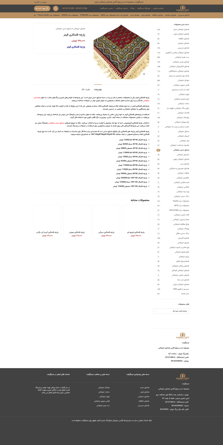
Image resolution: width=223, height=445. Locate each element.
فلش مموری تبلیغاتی (181, 85)
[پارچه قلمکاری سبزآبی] (106, 218)
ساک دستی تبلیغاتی (181, 196)
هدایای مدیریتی (183, 48)
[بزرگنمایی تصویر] (144, 74)
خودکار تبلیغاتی (183, 80)
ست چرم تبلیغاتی (103, 405)
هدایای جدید (144, 387)
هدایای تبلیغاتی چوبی (181, 159)
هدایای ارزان (144, 392)
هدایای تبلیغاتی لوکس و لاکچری (177, 52)
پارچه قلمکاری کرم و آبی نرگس (47, 232)
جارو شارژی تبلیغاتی (181, 99)
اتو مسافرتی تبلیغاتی (181, 182)
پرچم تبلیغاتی (184, 256)
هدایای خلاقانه (183, 38)
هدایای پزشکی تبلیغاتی (180, 266)
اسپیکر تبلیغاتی (183, 136)
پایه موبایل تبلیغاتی (182, 122)
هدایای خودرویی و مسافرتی (179, 168)
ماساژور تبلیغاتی (183, 154)
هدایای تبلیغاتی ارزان (181, 34)
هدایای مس (184, 164)
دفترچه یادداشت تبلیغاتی (179, 145)
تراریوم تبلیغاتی (183, 242)
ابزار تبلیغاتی (184, 140)
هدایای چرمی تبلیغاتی (181, 62)
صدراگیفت (64, 387)
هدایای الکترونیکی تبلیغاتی (179, 66)
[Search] (56, 8)
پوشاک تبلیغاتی (183, 228)
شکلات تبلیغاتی (183, 173)
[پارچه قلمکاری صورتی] (76, 218)
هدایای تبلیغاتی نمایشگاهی (179, 71)
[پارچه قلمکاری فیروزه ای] (135, 218)
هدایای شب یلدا (183, 280)
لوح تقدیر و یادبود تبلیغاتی (179, 247)
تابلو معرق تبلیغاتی (182, 252)
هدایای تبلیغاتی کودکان (180, 270)
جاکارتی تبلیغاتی (183, 187)
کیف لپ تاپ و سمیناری (180, 89)
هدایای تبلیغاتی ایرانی (181, 284)
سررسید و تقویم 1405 (181, 289)
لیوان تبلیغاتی (184, 94)
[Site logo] (182, 8)
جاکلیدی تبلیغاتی (183, 178)
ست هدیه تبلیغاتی (182, 57)
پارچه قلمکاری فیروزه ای (136, 232)
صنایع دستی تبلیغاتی (181, 150)
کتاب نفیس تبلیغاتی (181, 215)
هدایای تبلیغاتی (79, 28)
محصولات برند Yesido (181, 201)
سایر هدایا (185, 293)
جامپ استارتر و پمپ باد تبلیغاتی (177, 126)
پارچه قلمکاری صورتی (77, 232)
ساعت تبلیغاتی (183, 103)
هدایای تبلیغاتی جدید (181, 29)
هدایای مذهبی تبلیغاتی (180, 275)
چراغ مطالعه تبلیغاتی (181, 224)
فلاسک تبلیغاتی (183, 113)
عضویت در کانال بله (40, 2)
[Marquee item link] (34, 15)
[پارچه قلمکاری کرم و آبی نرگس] (47, 218)
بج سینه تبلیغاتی (183, 191)
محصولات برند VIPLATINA (179, 210)
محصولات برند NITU (181, 205)
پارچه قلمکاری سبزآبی (106, 232)
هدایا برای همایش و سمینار (179, 76)
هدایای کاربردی (183, 238)
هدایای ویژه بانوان (182, 261)
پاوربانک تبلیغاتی (183, 117)
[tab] (98, 88)
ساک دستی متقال (182, 233)
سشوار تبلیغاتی (183, 131)
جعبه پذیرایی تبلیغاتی (181, 219)
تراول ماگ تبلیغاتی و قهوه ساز (178, 108)
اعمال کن (183, 317)
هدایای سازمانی (183, 43)
